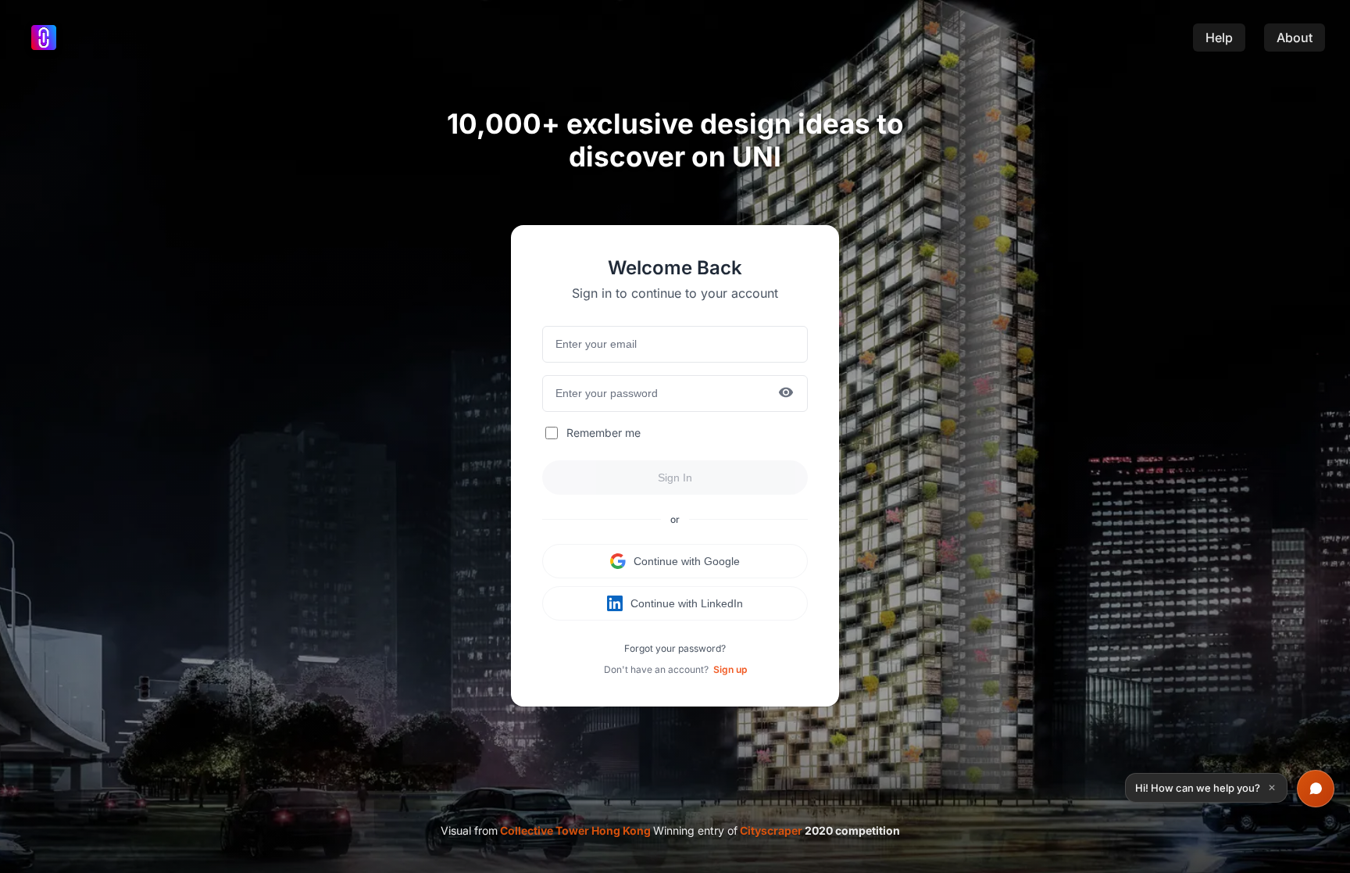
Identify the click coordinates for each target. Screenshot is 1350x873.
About (1294, 37)
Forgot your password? (675, 648)
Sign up (730, 669)
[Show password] (785, 393)
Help (1219, 37)
